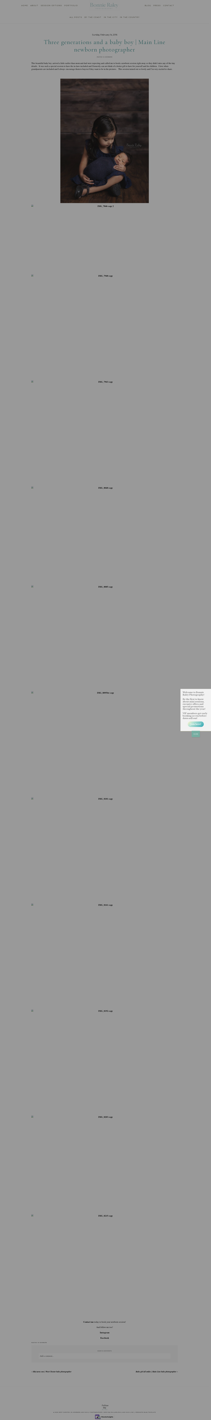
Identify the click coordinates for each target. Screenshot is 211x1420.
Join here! (195, 724)
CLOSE (195, 734)
